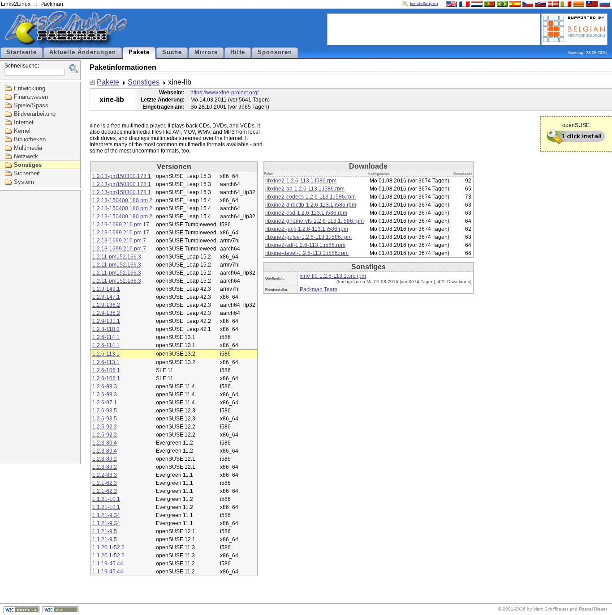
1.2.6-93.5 (104, 410)
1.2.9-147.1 (106, 297)
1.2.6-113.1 (106, 354)
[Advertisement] (434, 28)
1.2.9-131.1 (106, 321)
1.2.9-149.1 (106, 289)
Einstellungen (424, 3)
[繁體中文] (591, 3)
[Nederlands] (476, 3)
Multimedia (28, 147)
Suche (172, 52)
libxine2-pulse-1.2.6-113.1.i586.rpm (308, 237)
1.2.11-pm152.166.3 (116, 257)
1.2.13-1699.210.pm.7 (119, 241)
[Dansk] (552, 3)
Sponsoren (275, 52)
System (24, 181)
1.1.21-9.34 (106, 515)
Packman (51, 4)
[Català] (577, 3)
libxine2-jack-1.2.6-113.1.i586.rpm (306, 229)
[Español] (514, 3)
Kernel (22, 130)
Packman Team (318, 289)
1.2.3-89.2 (104, 459)
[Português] (489, 3)
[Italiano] (565, 3)
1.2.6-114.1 (106, 337)
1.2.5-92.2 (104, 427)
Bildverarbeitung (35, 113)
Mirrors (206, 52)
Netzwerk (26, 156)
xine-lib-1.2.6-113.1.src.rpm (333, 276)
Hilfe (237, 52)
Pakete (139, 52)
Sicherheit (27, 173)
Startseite (21, 52)
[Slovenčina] (539, 3)
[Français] (463, 3)
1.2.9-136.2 (106, 305)
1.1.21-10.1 (106, 499)
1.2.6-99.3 (104, 386)
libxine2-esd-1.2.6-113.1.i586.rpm (306, 213)
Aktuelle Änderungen (82, 52)
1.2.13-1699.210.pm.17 (120, 224)
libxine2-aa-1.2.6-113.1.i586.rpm (305, 189)
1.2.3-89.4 (104, 443)
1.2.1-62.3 (104, 483)
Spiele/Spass (31, 105)
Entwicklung (29, 88)
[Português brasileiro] (501, 3)
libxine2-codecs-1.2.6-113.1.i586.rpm (310, 197)
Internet (24, 122)
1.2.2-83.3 (104, 475)
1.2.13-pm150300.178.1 (121, 176)
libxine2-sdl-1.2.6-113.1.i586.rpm (305, 245)
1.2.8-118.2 (106, 329)
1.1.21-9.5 (104, 531)
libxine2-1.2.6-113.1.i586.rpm (300, 181)
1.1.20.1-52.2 (108, 547)
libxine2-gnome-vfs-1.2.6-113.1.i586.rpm (314, 221)
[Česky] (527, 3)
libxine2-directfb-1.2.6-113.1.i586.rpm (310, 205)
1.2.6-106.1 (106, 370)
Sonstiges (28, 164)
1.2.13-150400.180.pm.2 (122, 200)
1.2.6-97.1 (104, 402)
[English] (450, 3)
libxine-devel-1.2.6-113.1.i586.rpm (307, 253)
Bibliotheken (30, 139)
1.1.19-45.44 (107, 563)
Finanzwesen (31, 96)
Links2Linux (15, 4)
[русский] (604, 3)
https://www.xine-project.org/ (224, 92)
